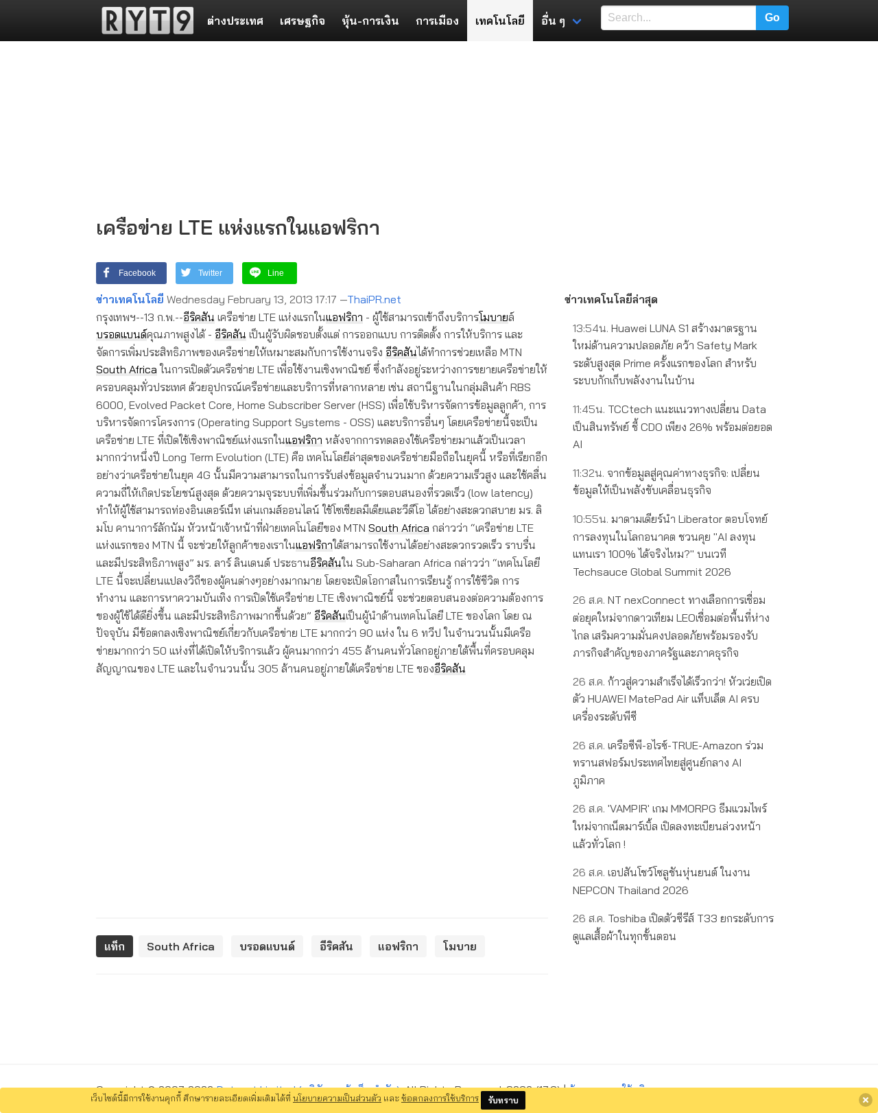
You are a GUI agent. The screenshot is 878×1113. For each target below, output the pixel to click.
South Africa (126, 369)
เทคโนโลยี (500, 20)
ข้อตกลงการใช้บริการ (440, 1097)
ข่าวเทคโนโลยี (130, 299)
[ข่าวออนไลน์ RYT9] (143, 20)
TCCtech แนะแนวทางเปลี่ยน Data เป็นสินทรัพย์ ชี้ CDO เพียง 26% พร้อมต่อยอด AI (672, 426)
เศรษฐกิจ (302, 20)
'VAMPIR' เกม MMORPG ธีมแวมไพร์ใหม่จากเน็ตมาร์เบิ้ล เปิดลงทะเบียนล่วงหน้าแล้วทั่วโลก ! (670, 825)
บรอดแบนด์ (121, 334)
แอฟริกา (344, 317)
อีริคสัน (199, 317)
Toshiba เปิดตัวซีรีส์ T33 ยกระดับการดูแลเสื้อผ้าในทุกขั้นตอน (673, 927)
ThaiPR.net (374, 299)
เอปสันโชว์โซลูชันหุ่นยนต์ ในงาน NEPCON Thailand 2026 (661, 881)
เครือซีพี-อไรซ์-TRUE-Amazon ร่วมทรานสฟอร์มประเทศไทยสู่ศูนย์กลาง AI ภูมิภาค (668, 762)
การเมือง (437, 20)
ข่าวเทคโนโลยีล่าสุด (611, 299)
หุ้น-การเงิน (370, 20)
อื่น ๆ (553, 20)
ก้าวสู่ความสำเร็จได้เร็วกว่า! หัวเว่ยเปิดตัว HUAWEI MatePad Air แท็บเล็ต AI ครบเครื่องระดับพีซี (672, 699)
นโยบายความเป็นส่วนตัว (337, 1097)
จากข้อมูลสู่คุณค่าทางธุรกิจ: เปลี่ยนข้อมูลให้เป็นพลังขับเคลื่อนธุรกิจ (666, 481)
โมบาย (493, 317)
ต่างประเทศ (235, 20)
